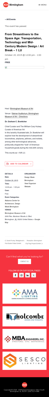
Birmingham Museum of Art (21, 108)
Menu (44, 5)
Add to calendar (19, 164)
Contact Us (24, 261)
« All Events (10, 19)
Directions (23, 116)
